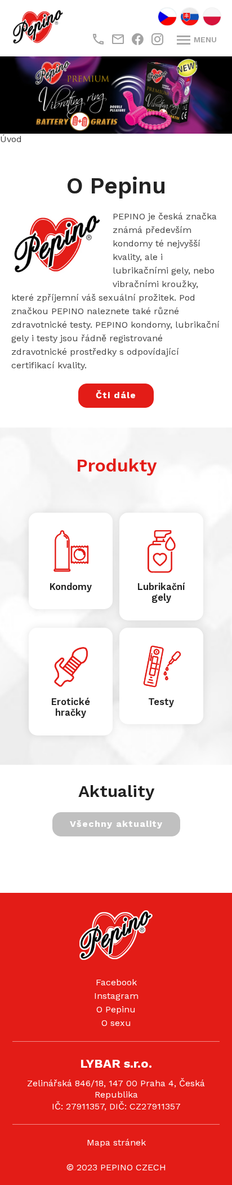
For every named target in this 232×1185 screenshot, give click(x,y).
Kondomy (71, 586)
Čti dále (116, 394)
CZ (167, 16)
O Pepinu (116, 1008)
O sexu (116, 1022)
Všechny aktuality (116, 823)
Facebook (116, 981)
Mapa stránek (116, 1141)
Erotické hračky (70, 707)
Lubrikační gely (161, 592)
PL (212, 16)
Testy (161, 701)
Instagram (116, 995)
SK (190, 16)
